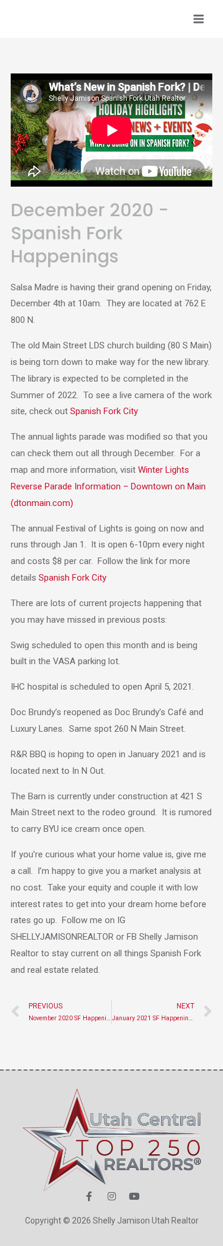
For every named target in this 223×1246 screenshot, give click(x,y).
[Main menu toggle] (199, 19)
